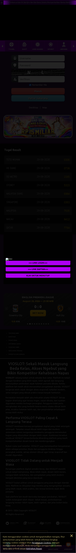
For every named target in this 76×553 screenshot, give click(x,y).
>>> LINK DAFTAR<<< (38, 269)
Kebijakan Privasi (34, 549)
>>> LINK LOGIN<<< (38, 263)
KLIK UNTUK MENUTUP (38, 276)
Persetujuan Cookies (41, 543)
